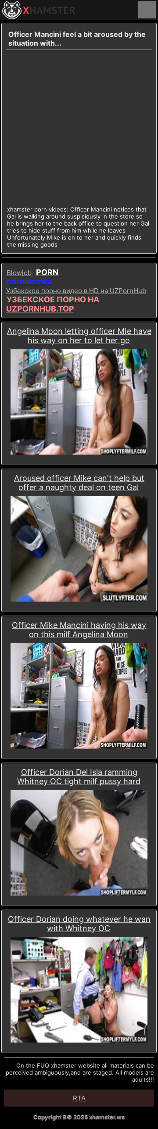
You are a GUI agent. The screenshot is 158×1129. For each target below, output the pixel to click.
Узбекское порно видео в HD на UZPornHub (76, 291)
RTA (79, 1098)
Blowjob (19, 273)
